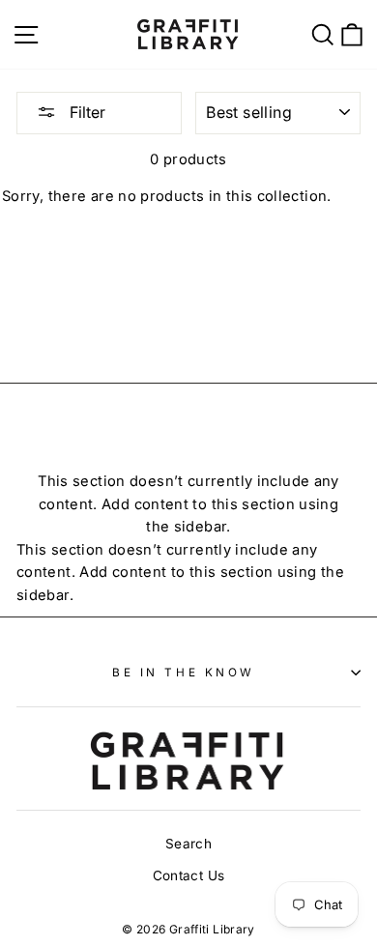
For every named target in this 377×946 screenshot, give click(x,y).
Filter (85, 112)
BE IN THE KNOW (183, 672)
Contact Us (189, 875)
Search (188, 843)
